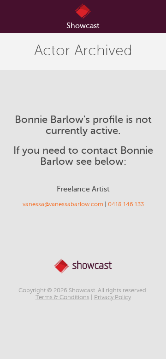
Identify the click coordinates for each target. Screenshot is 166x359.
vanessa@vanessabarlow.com (63, 204)
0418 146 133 (126, 204)
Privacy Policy (112, 297)
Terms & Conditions (62, 297)
